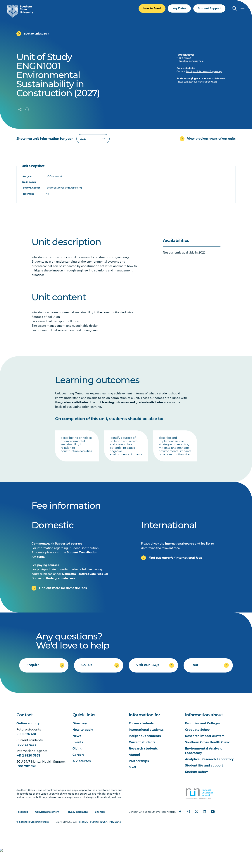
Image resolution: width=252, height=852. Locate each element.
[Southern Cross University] (20, 11)
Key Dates (179, 8)
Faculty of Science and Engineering (204, 72)
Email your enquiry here (191, 61)
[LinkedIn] (204, 811)
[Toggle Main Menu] (242, 8)
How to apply (83, 729)
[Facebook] (180, 811)
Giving (77, 748)
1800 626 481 (26, 734)
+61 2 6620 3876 (28, 755)
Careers (78, 755)
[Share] (19, 109)
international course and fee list (187, 543)
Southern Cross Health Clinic (207, 742)
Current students (142, 742)
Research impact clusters (205, 736)
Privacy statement (77, 811)
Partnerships (139, 761)
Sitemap (100, 811)
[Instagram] (188, 811)
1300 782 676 (26, 766)
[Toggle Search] (234, 8)
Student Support (209, 8)
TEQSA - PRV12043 (110, 821)
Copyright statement (47, 811)
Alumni (134, 755)
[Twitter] (196, 811)
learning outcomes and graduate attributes (132, 402)
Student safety (196, 772)
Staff (132, 767)
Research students (143, 748)
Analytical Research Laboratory (209, 759)
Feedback (22, 811)
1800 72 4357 (26, 745)
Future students (141, 723)
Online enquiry (28, 723)
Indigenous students (145, 736)
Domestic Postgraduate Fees (82, 573)
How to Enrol (152, 8)
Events (78, 742)
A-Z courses (82, 761)
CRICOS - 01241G (88, 821)
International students (146, 729)
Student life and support (204, 765)
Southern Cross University (34, 821)
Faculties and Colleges (202, 723)
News (77, 736)
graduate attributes (74, 402)
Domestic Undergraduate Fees (53, 578)
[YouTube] (212, 811)
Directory (80, 723)
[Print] (27, 109)
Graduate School (197, 729)
